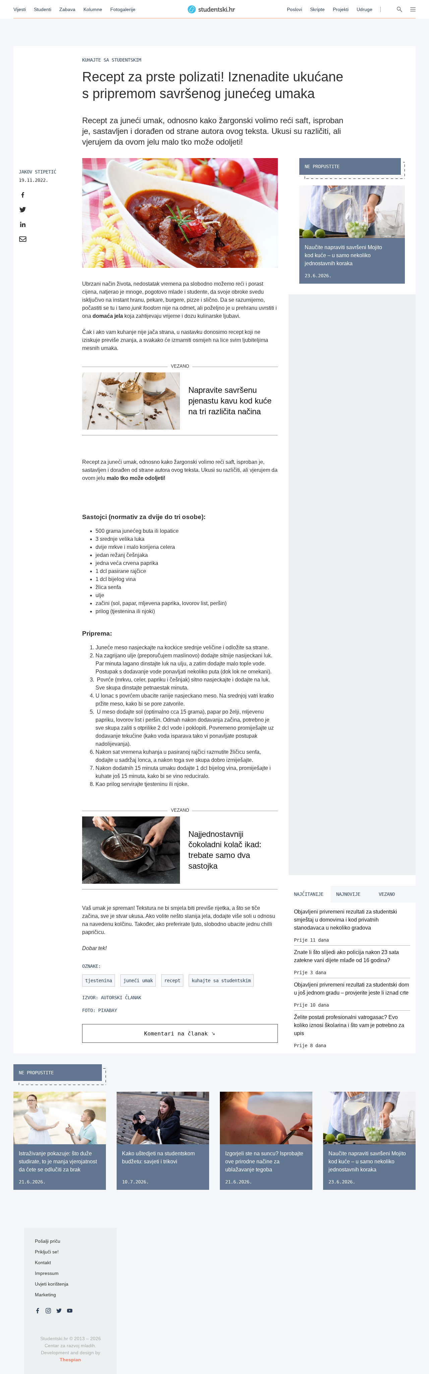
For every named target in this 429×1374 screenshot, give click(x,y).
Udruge (364, 9)
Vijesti (19, 9)
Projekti (341, 9)
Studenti (42, 9)
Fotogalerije (122, 9)
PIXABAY (107, 1010)
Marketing (45, 1294)
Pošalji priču (47, 1241)
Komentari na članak (176, 1033)
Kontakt (43, 1262)
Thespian (70, 1359)
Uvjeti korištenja (51, 1284)
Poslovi (294, 9)
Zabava (67, 9)
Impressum (47, 1273)
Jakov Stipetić (37, 171)
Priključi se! (47, 1251)
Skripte (317, 9)
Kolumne (92, 9)
